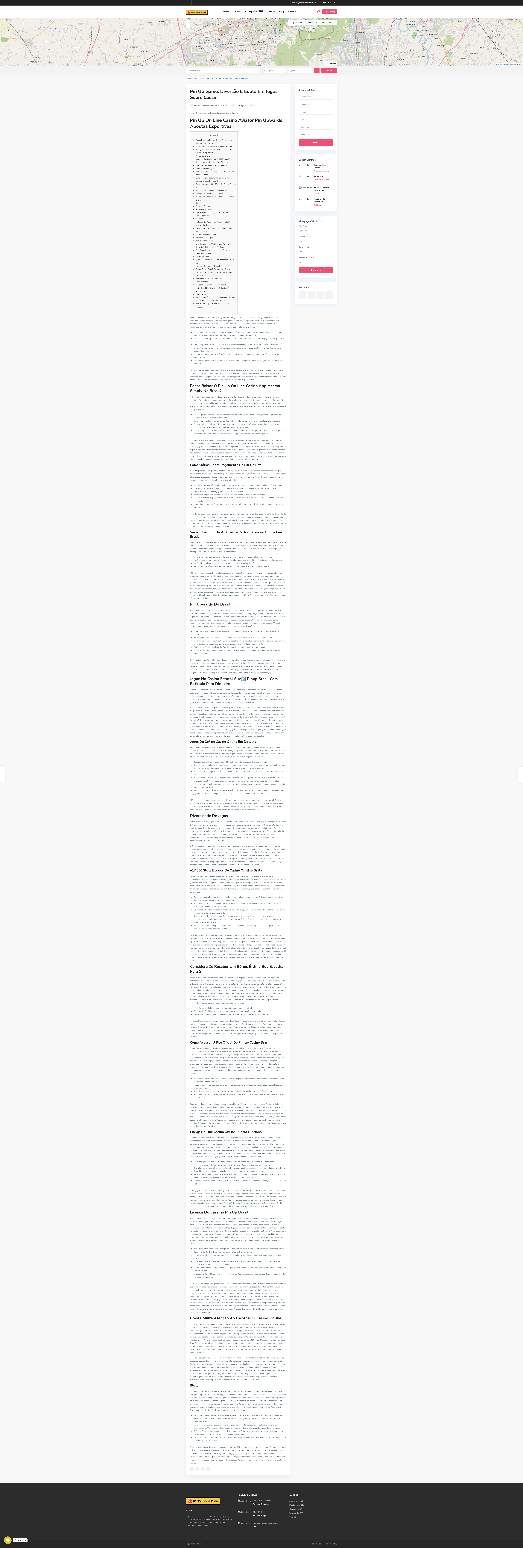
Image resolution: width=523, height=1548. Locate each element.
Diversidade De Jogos (205, 168)
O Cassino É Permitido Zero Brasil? (211, 285)
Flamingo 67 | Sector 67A (320, 200)
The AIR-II (318, 176)
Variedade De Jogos (204, 237)
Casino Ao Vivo (202, 256)
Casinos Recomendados (206, 234)
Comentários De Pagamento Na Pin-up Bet (214, 146)
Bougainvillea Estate (262, 1500)
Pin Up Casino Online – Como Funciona (212, 190)
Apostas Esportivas (204, 209)
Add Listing (329, 11)
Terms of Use (315, 1544)
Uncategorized (198, 78)
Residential (294, 1513)
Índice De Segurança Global (208, 266)
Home (226, 11)
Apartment (294, 1501)
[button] (8, 1540)
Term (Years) (304, 247)
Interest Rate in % (306, 257)
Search (315, 142)
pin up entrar (254, 459)
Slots (198, 203)
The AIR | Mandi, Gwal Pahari (321, 189)
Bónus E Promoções (204, 241)
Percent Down (305, 237)
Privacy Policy (331, 1544)
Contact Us (293, 11)
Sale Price (303, 226)
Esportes (199, 218)
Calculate (316, 270)
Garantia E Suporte (204, 206)
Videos (271, 11)
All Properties (253, 11)
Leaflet (498, 64)
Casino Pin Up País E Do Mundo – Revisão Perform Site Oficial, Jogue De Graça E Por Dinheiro (214, 272)
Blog (281, 11)
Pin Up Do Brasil (203, 156)
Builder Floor (294, 1505)
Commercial (294, 1509)
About (237, 11)
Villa (291, 1517)
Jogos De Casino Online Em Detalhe (211, 165)
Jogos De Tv (201, 294)
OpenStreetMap (509, 64)
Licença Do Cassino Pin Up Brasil (210, 193)
